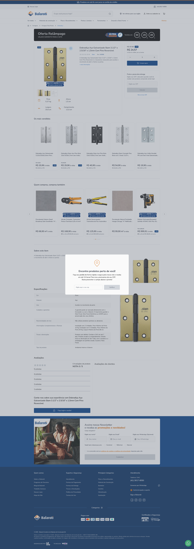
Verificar (112, 287)
